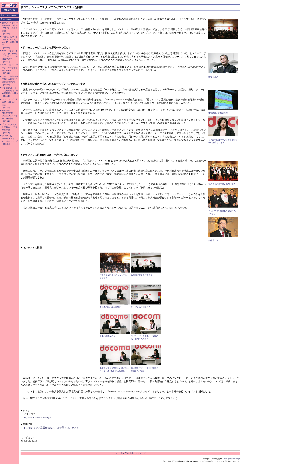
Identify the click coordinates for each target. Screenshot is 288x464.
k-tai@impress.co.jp (232, 459)
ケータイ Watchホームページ (130, 453)
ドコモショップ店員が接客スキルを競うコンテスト (51, 427)
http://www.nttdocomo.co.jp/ (37, 417)
